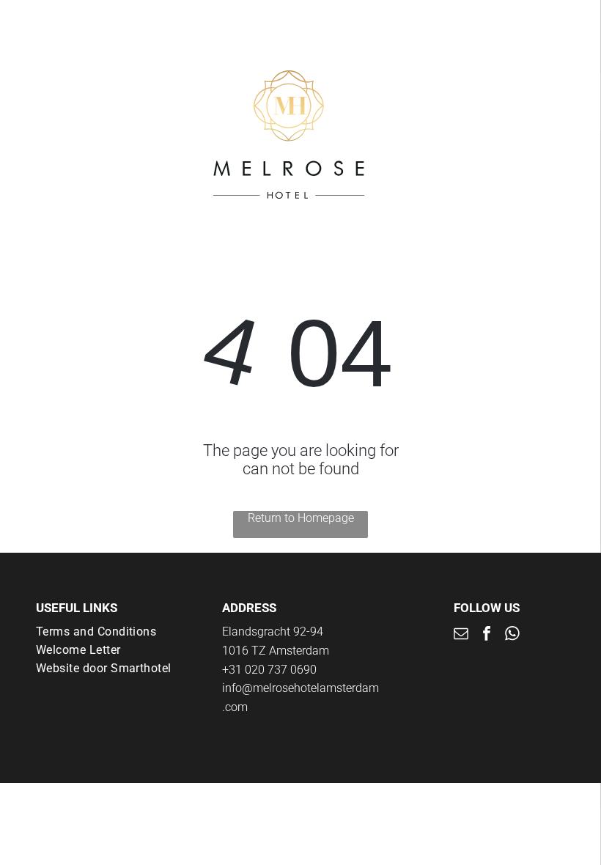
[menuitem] (114, 631)
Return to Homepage (301, 518)
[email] (461, 635)
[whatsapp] (512, 635)
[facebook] (487, 635)
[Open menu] (543, 135)
